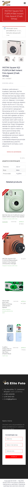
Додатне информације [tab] (11, 161)
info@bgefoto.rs (11, 399)
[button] (22, 42)
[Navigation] (25, 3)
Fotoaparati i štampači (6, 218)
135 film (3, 309)
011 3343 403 (9, 397)
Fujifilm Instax (14, 218)
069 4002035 (10, 394)
